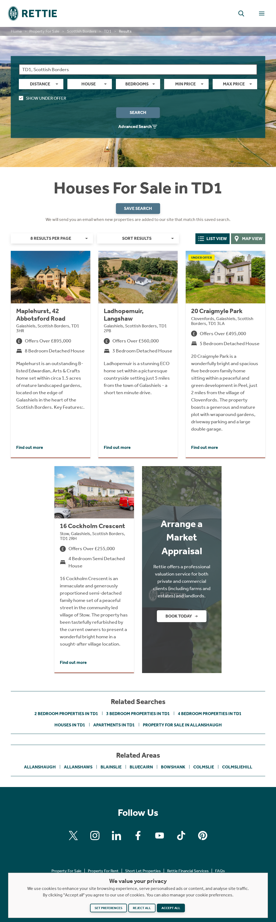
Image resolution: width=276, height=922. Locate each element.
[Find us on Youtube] (159, 835)
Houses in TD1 (69, 724)
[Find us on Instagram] (94, 835)
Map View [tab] (252, 238)
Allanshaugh (40, 767)
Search (138, 112)
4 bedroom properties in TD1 (210, 713)
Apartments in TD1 (114, 724)
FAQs (220, 870)
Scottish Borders (81, 31)
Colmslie (203, 767)
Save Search (138, 208)
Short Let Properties (143, 870)
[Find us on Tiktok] (181, 835)
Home (16, 31)
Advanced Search (135, 126)
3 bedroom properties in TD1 (138, 713)
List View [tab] (216, 238)
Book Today (178, 616)
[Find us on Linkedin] (116, 835)
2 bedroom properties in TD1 (66, 713)
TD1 (107, 31)
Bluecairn (141, 767)
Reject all (142, 908)
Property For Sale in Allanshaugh (182, 724)
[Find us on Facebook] (138, 835)
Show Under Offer (46, 98)
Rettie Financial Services (188, 870)
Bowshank (173, 767)
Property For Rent (103, 870)
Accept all (170, 908)
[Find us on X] (73, 835)
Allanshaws (78, 767)
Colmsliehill (237, 767)
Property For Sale (44, 31)
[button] (241, 13)
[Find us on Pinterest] (202, 835)
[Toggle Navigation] (262, 13)
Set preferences (108, 908)
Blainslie (111, 767)
